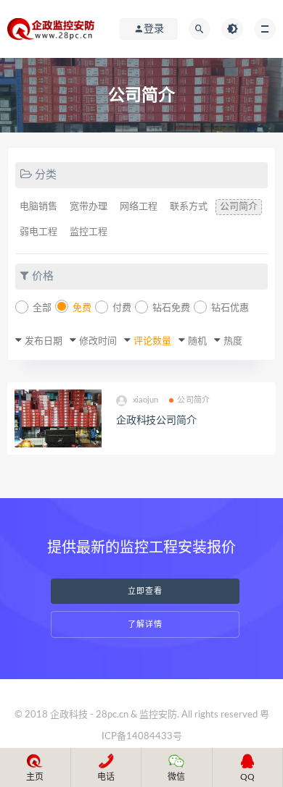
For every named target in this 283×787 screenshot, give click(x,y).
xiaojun (145, 400)
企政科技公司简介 (156, 421)
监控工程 (88, 232)
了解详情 (145, 624)
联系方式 (189, 206)
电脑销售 (38, 206)
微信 (176, 777)
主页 (35, 777)
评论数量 (152, 341)
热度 (232, 341)
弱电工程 (38, 232)
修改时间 (98, 341)
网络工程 (138, 206)
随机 (197, 341)
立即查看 (145, 591)
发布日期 (43, 341)
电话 (106, 777)
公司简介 (239, 206)
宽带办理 (88, 206)
